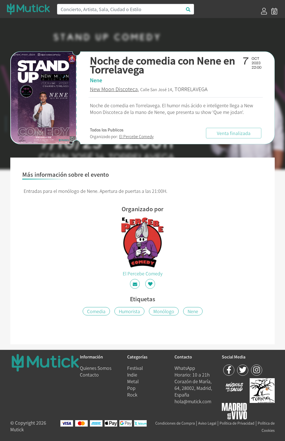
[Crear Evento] (274, 11)
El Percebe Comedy (136, 136)
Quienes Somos (95, 368)
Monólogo (163, 311)
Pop (131, 388)
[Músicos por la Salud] (234, 387)
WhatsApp (185, 368)
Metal (133, 381)
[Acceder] (264, 11)
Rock (132, 394)
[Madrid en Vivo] (262, 390)
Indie (132, 374)
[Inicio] (28, 9)
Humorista (129, 311)
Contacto (89, 374)
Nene (193, 311)
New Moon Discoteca (114, 89)
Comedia (96, 311)
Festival (135, 368)
